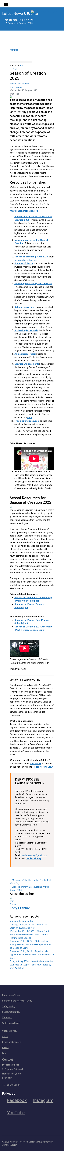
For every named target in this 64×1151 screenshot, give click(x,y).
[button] (32, 52)
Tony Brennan (16, 87)
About (5, 1036)
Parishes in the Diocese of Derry (17, 1001)
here (29, 417)
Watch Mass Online (11, 1023)
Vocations (7, 1017)
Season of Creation (19, 83)
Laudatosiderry (33, 858)
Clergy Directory (9, 1031)
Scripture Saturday (11, 1012)
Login (4, 1053)
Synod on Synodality (11, 1042)
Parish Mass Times (11, 995)
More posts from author (21, 921)
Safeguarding (8, 1006)
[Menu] (6, 4)
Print (15, 69)
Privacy (5, 1047)
